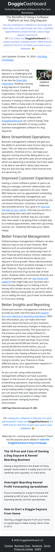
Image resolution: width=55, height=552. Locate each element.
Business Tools (23, 545)
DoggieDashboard (11, 120)
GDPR (38, 549)
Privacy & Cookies (24, 549)
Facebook (37, 545)
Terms (47, 545)
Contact (9, 545)
